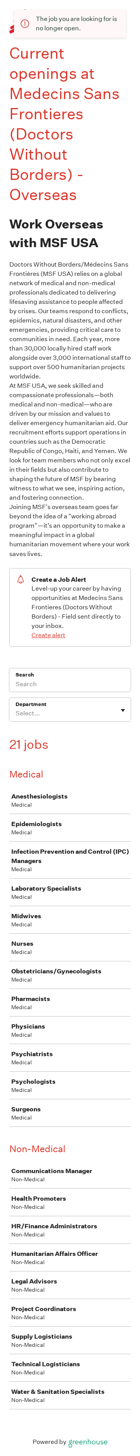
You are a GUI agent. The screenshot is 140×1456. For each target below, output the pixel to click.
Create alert (48, 635)
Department (31, 704)
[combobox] (16, 713)
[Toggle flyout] (123, 710)
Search (25, 674)
